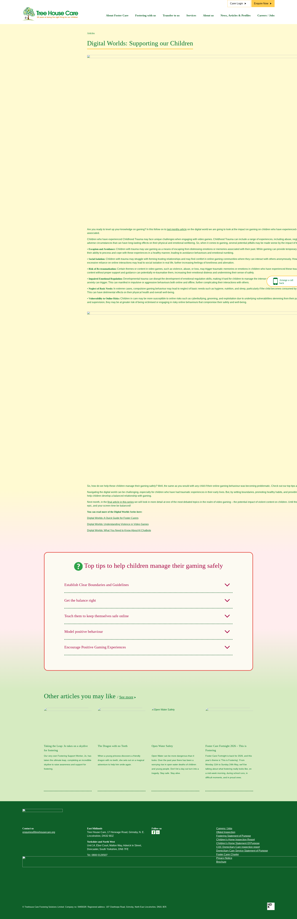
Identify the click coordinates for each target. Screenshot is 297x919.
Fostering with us (145, 15)
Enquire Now (261, 3)
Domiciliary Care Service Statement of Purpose (242, 850)
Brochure (221, 861)
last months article (177, 229)
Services (191, 15)
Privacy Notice (224, 858)
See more (126, 697)
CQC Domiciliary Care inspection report (238, 847)
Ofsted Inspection (225, 832)
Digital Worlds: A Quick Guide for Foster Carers (112, 518)
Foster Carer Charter (227, 854)
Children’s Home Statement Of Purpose (238, 843)
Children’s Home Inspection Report (235, 839)
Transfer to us (171, 15)
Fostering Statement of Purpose (233, 836)
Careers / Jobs (266, 15)
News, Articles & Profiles (236, 15)
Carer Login (236, 3)
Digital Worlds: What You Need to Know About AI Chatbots (119, 530)
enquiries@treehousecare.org (38, 832)
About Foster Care (117, 15)
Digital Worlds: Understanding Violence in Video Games (118, 524)
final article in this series (121, 502)
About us (208, 15)
